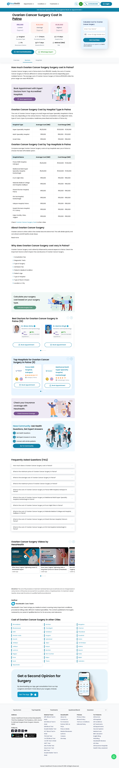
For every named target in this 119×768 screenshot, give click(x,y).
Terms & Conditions (83, 722)
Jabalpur (15, 643)
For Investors (65, 722)
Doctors (27, 60)
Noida (80, 654)
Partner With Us (65, 724)
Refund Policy (81, 719)
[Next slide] (71, 317)
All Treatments (98, 724)
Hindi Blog (96, 738)
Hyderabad (49, 639)
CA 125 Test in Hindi (50, 741)
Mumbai (48, 650)
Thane (47, 661)
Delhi (14, 632)
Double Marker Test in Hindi (51, 754)
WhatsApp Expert (47, 52)
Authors (63, 734)
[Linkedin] (19, 731)
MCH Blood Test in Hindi (49, 723)
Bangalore (81, 624)
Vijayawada (16, 665)
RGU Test (47, 750)
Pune (14, 657)
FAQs (62, 726)
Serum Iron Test (49, 748)
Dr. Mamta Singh (59, 326)
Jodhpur (15, 646)
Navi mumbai (50, 654)
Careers (63, 736)
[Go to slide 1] (40, 350)
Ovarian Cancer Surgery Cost (26, 222)
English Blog (97, 736)
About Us (63, 717)
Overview (16, 60)
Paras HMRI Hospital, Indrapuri (29, 369)
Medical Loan (97, 731)
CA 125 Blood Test (49, 738)
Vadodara (81, 661)
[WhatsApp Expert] (81, 4)
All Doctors (96, 717)
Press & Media (65, 729)
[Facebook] (12, 731)
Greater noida (17, 635)
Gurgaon (48, 635)
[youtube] (26, 730)
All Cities (96, 743)
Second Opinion (98, 729)
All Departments (98, 726)
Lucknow (15, 650)
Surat (14, 661)
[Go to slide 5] (45, 350)
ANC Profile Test (49, 746)
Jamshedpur (82, 643)
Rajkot (80, 657)
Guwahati (81, 635)
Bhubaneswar (17, 628)
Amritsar (48, 624)
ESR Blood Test (48, 726)
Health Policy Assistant (100, 748)
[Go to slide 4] (44, 350)
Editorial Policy (81, 724)
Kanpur (48, 646)
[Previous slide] (68, 317)
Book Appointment (27, 345)
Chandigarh (49, 628)
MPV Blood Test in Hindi (49, 718)
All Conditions (97, 722)
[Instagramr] (22, 731)
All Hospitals (97, 719)
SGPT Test (47, 743)
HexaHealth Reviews (99, 741)
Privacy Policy (81, 717)
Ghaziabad (81, 632)
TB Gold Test (48, 736)
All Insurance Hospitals (100, 746)
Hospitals (39, 60)
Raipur (47, 657)
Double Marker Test (50, 729)
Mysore (80, 650)
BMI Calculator (97, 734)
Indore (80, 639)
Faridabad (49, 632)
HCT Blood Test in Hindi (49, 732)
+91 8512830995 (93, 4)
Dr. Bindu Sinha (27, 326)
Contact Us (64, 719)
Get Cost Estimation (24, 52)
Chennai (80, 628)
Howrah (15, 639)
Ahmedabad (16, 624)
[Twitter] (16, 731)
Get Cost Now (94, 40)
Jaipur (47, 643)
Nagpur (15, 654)
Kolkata (80, 646)
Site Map (63, 738)
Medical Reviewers (66, 731)
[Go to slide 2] (41, 350)
